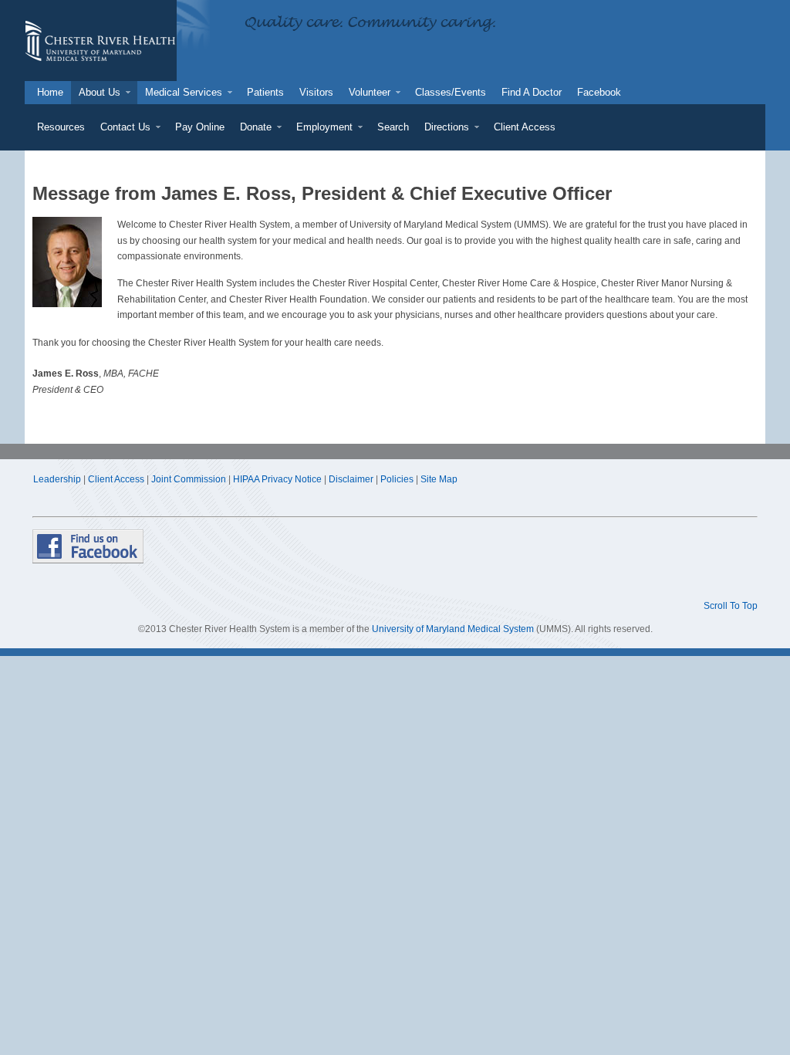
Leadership (57, 479)
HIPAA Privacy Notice (277, 479)
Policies (397, 479)
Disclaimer (351, 479)
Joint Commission (188, 479)
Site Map (438, 479)
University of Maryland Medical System (453, 629)
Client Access (116, 479)
